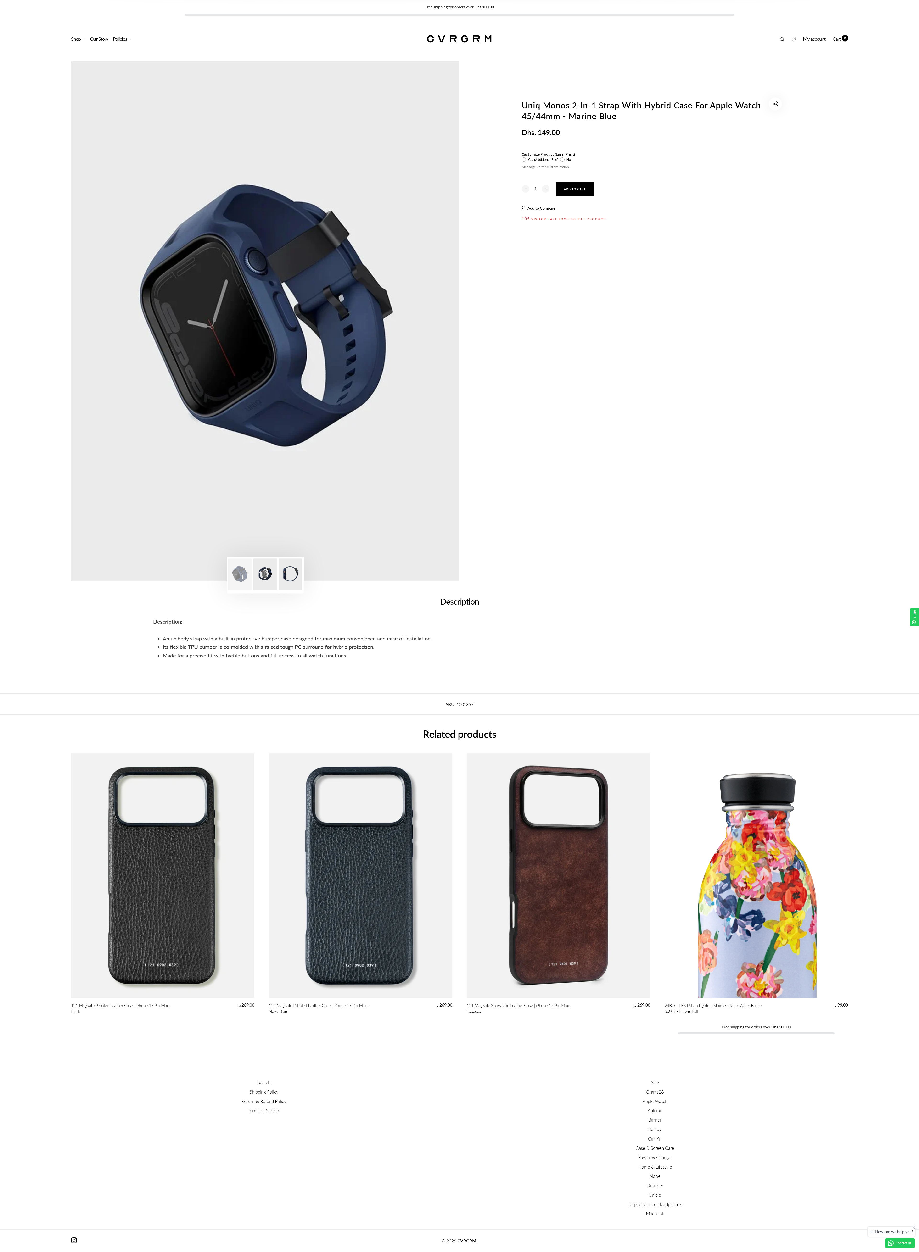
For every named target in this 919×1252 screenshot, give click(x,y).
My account (814, 39)
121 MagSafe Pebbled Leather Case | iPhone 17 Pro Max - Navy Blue (319, 1008)
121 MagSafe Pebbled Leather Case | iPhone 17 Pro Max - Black (121, 1008)
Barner (654, 1120)
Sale (655, 1082)
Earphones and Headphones (655, 1204)
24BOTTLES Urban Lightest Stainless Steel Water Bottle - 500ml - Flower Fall (714, 1008)
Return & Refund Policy (263, 1101)
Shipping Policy (264, 1092)
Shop (76, 39)
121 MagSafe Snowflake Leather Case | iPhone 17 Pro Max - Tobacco (519, 1008)
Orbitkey (654, 1185)
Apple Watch (655, 1101)
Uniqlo (655, 1195)
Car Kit (655, 1138)
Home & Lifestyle (655, 1166)
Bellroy (655, 1129)
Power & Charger (655, 1157)
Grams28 (655, 1092)
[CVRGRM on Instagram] (74, 1240)
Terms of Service (264, 1110)
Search (264, 1082)
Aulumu (655, 1110)
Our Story (99, 39)
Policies (120, 39)
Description (459, 601)
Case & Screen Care (655, 1148)
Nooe (655, 1176)
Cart (839, 39)
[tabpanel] (265, 321)
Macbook (655, 1213)
